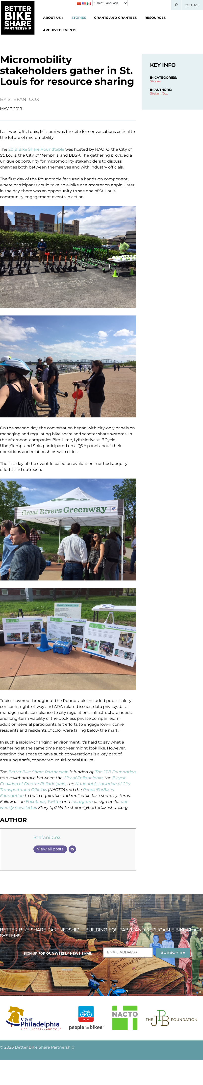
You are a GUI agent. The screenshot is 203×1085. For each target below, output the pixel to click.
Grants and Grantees (115, 18)
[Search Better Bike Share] (176, 5)
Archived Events (59, 30)
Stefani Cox (23, 99)
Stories (79, 18)
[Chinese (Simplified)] (78, 3)
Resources (155, 18)
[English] (83, 3)
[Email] (72, 849)
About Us (52, 18)
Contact (192, 5)
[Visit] (33, 1018)
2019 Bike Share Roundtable (36, 149)
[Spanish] (88, 3)
